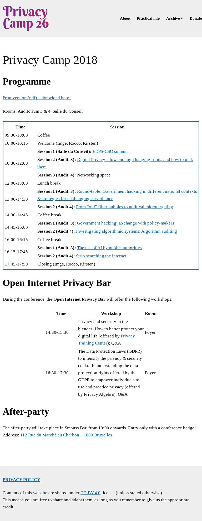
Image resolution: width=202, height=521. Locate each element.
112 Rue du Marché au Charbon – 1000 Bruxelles (66, 435)
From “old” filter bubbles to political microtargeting (124, 206)
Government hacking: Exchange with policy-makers (125, 223)
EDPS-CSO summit (110, 151)
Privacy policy (21, 479)
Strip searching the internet (101, 255)
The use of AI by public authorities (109, 247)
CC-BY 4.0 (90, 492)
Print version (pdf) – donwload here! (37, 97)
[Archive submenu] (182, 18)
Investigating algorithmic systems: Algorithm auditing (126, 231)
